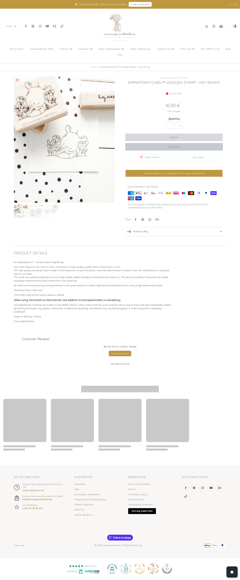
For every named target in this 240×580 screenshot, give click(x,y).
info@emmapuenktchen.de (37, 499)
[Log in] (213, 26)
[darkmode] (232, 26)
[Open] (232, 572)
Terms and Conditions (139, 484)
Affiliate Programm (84, 504)
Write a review (120, 353)
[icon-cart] (220, 26)
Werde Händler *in (83, 514)
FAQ (76, 489)
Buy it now (174, 146)
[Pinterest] (33, 26)
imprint (131, 489)
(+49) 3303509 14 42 (33, 490)
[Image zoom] (64, 139)
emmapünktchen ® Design (174, 77)
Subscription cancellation (87, 494)
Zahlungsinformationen (140, 504)
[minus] (167, 125)
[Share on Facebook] (135, 219)
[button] (174, 137)
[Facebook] (25, 26)
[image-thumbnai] (21, 211)
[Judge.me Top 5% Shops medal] (167, 568)
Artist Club (79, 509)
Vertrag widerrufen (142, 510)
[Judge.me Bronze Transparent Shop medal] (153, 568)
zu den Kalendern (140, 4)
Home (93, 66)
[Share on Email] (157, 219)
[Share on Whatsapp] (149, 219)
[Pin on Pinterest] (142, 219)
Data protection (136, 499)
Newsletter (79, 484)
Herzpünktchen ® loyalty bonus (90, 499)
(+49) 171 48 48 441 (32, 508)
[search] (206, 26)
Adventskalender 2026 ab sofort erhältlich (103, 4)
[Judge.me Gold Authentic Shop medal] (139, 568)
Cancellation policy (137, 494)
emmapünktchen (111, 545)
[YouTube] (47, 26)
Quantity (174, 118)
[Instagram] (40, 26)
